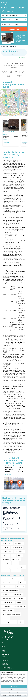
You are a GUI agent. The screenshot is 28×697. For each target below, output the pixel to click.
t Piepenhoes (6, 618)
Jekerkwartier (6, 555)
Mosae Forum (6, 594)
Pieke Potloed (21, 598)
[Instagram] (12, 637)
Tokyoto (19, 602)
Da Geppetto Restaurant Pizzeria (10, 590)
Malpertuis (22, 567)
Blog (3, 657)
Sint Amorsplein (6, 606)
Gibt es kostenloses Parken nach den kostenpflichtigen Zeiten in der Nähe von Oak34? (12, 518)
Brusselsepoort (6, 563)
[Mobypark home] (5, 3)
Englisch (3, 646)
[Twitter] (6, 637)
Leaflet (15, 115)
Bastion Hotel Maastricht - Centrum (11, 614)
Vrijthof (21, 622)
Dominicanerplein (17, 594)
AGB (3, 665)
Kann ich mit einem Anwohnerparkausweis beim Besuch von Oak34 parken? (12, 523)
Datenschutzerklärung (6, 667)
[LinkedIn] (9, 637)
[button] (14, 102)
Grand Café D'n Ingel (7, 610)
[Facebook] (3, 637)
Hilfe (3, 659)
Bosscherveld (6, 559)
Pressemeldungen (5, 661)
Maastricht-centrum (7, 543)
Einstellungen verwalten (14, 692)
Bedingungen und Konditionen (15, 695)
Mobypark (3, 46)
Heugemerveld (15, 559)
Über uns (3, 656)
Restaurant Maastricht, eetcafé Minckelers (13, 579)
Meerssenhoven (16, 571)
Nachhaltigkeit (4, 663)
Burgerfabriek (20, 586)
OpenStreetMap (20, 115)
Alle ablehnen (14, 689)
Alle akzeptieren (14, 686)
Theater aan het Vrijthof (8, 602)
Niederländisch (4, 651)
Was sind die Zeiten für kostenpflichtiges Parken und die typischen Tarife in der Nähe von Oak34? (11, 513)
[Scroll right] (26, 133)
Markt (4, 582)
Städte (7, 46)
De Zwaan (22, 582)
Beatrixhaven (6, 571)
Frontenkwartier (19, 543)
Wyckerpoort (6, 547)
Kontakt (25, 695)
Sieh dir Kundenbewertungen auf (14, 57)
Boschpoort (5, 567)
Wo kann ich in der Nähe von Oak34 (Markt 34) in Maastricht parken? (11, 508)
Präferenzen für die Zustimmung (8, 668)
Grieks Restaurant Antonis (9, 598)
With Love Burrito (13, 582)
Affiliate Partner (5, 664)
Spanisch (3, 647)
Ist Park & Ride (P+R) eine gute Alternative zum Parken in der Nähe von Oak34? (12, 528)
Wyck (13, 555)
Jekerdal (15, 563)
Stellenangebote (5, 660)
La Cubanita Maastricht (19, 606)
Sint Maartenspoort (7, 551)
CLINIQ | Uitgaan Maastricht (9, 622)
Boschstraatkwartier (17, 547)
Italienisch (4, 650)
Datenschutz (3, 695)
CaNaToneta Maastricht (8, 586)
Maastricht (12, 46)
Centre (19, 555)
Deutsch (3, 644)
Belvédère (14, 567)
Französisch (4, 649)
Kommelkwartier (19, 551)
